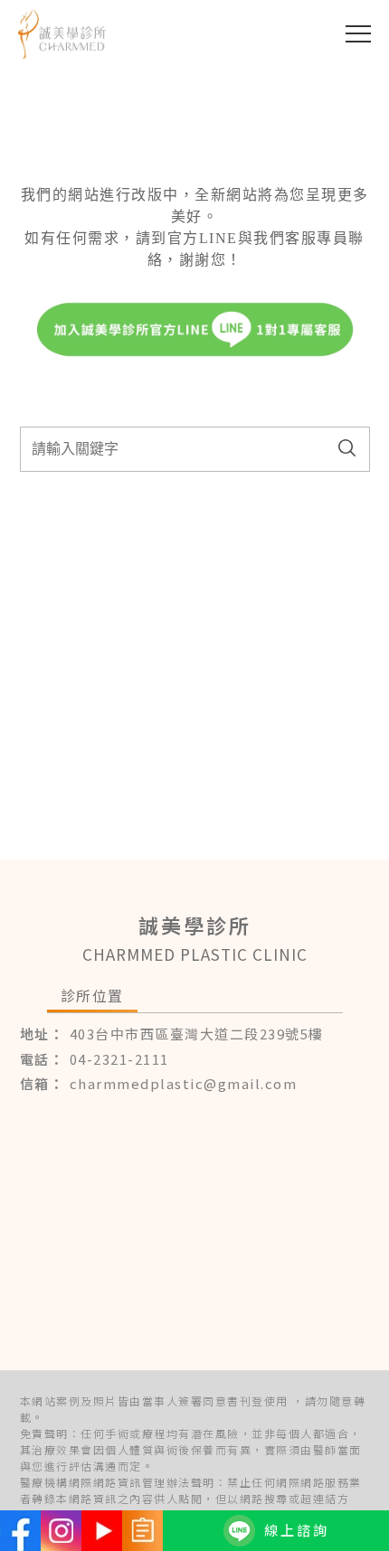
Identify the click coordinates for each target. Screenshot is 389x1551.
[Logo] (62, 34)
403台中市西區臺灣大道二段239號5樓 (197, 1033)
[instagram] (61, 1530)
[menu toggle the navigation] (358, 34)
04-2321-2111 (119, 1058)
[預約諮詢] (142, 1530)
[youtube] (101, 1530)
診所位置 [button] (92, 995)
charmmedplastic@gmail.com (184, 1083)
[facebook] (20, 1530)
